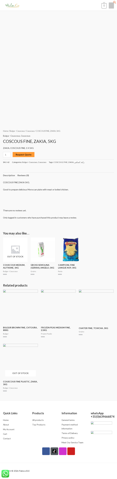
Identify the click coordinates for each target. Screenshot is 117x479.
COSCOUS (58, 162)
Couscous (30, 131)
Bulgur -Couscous (17, 131)
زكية (82, 162)
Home (5, 131)
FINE (65, 162)
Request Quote (23, 154)
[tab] (9, 175)
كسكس (77, 162)
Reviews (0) (23, 175)
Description (9, 175)
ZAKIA (71, 162)
